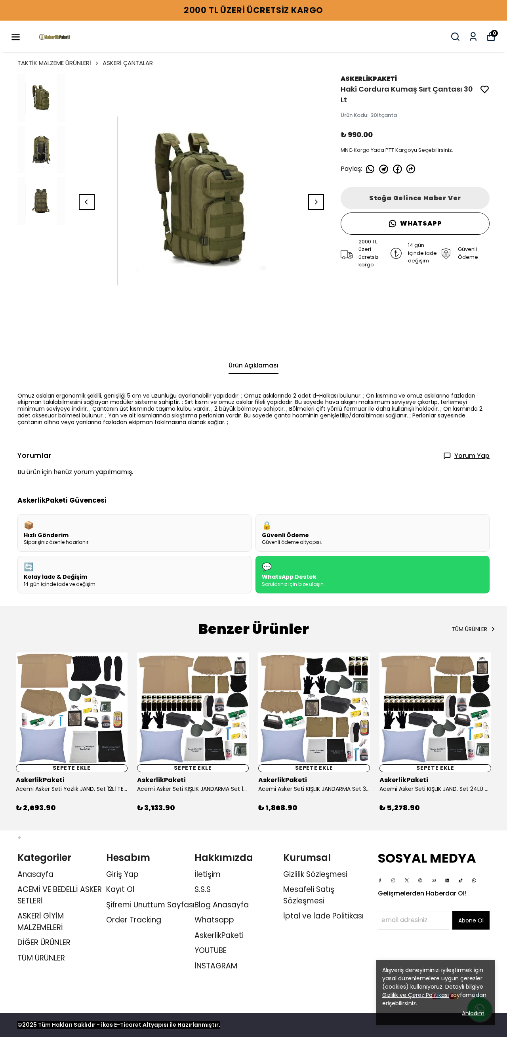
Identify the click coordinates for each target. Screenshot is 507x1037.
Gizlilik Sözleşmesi (315, 874)
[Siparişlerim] (473, 37)
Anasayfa (35, 874)
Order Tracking (133, 920)
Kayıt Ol (120, 889)
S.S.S (202, 889)
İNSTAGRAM (215, 965)
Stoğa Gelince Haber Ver (415, 198)
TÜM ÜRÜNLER (41, 958)
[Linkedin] (447, 880)
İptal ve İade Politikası (323, 916)
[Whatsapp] (474, 880)
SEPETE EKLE (72, 768)
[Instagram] (393, 880)
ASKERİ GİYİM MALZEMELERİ (40, 922)
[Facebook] (380, 880)
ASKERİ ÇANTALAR (128, 63)
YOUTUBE (210, 950)
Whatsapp (214, 920)
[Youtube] (434, 880)
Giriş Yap (122, 874)
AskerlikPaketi (219, 935)
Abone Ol (471, 920)
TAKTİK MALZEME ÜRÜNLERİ (54, 63)
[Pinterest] (420, 880)
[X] (407, 880)
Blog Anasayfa (221, 904)
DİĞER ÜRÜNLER (44, 942)
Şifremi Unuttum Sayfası (150, 904)
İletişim (207, 874)
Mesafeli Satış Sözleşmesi (308, 895)
